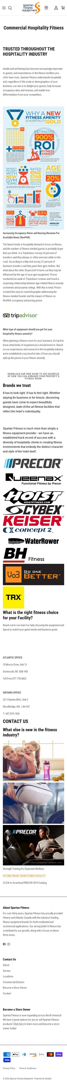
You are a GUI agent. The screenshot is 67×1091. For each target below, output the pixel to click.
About (6, 965)
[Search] (12, 8)
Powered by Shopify (42, 1078)
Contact (7, 993)
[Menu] (4, 8)
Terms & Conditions (27, 1068)
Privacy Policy (9, 1068)
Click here (18, 1024)
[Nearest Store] (46, 8)
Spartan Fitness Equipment (21, 1078)
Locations (8, 976)
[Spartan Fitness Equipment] (31, 8)
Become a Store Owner (15, 987)
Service (7, 970)
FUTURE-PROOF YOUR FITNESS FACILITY (24, 875)
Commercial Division (13, 982)
